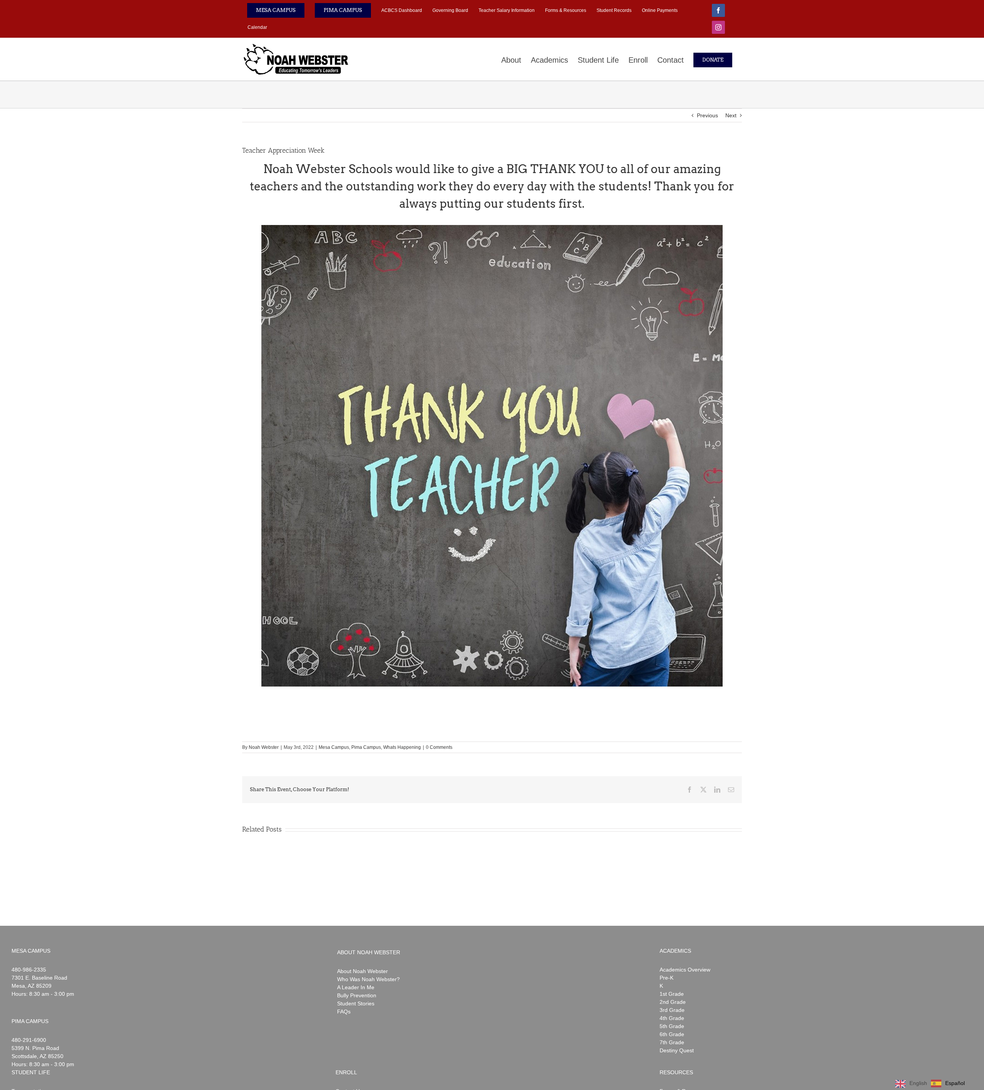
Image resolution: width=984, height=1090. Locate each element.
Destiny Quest (677, 1050)
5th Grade (672, 1026)
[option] (948, 1083)
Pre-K (666, 978)
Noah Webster (264, 747)
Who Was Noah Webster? (368, 979)
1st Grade (672, 994)
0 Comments (439, 747)
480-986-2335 (29, 970)
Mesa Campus (334, 747)
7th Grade (672, 1042)
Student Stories (355, 1003)
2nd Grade (673, 1002)
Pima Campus (366, 747)
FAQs (344, 1011)
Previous (707, 115)
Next (730, 115)
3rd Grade (672, 1010)
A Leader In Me (355, 987)
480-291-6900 (29, 1040)
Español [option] (955, 1083)
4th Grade (672, 1018)
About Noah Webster (362, 971)
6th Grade (672, 1034)
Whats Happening (402, 747)
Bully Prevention (356, 995)
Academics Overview (685, 970)
